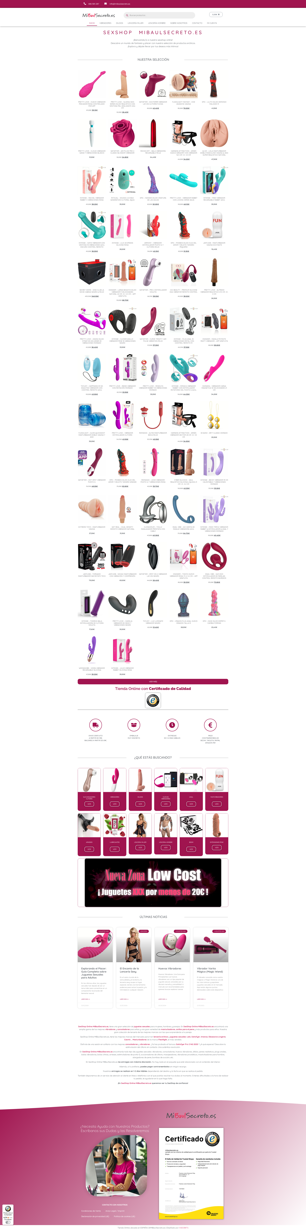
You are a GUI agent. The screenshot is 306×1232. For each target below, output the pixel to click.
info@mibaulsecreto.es (120, 4)
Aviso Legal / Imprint (115, 1211)
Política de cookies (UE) (124, 1216)
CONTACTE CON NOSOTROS (115, 1205)
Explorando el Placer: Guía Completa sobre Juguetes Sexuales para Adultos (93, 973)
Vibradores (105, 23)
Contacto (197, 23)
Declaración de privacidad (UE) (95, 1216)
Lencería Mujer (135, 23)
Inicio (92, 23)
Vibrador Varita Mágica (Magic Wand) (210, 970)
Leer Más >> (85, 999)
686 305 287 (93, 4)
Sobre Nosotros (178, 23)
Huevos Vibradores (169, 968)
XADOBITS (183, 1228)
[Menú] (12, 1206)
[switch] (8, 1222)
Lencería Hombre (157, 23)
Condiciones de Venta (91, 1211)
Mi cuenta (212, 23)
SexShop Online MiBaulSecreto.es (93, 1026)
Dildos (119, 23)
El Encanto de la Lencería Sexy (129, 970)
